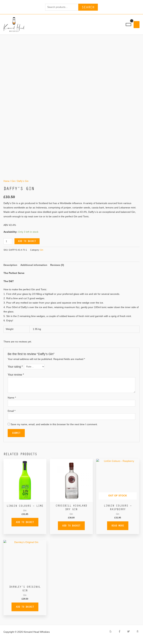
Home (6, 181)
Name (12, 397)
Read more (117, 525)
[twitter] (131, 631)
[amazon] (138, 631)
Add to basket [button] (25, 522)
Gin (13, 181)
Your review (16, 374)
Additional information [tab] (33, 265)
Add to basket (27, 241)
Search (88, 7)
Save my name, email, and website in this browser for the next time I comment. (54, 424)
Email (11, 411)
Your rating (15, 366)
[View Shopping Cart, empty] (128, 24)
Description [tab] (10, 265)
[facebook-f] (122, 631)
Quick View (25, 499)
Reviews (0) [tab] (57, 265)
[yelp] (113, 631)
